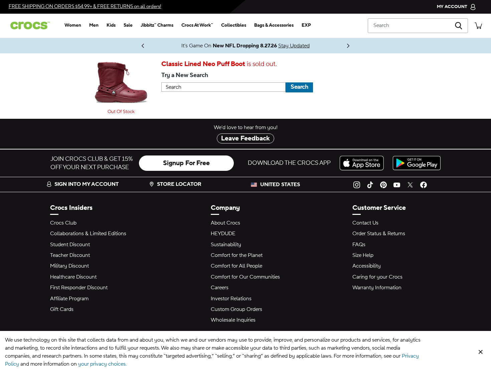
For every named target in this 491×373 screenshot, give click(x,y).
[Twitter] (410, 184)
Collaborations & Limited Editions (88, 233)
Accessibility (366, 266)
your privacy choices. (102, 364)
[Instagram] (356, 184)
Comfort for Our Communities (245, 277)
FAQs (358, 244)
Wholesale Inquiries (233, 320)
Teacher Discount (70, 255)
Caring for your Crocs (377, 277)
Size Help (362, 255)
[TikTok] (370, 184)
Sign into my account (86, 184)
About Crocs (225, 223)
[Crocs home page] (32, 25)
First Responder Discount (79, 287)
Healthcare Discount (73, 277)
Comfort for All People (236, 266)
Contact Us (365, 223)
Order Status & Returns (378, 233)
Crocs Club (63, 223)
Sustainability (226, 244)
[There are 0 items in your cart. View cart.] (478, 25)
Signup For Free (186, 163)
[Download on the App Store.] (363, 163)
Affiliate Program (69, 298)
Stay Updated (294, 45)
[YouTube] (396, 184)
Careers (219, 287)
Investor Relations (231, 298)
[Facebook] (423, 184)
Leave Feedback (245, 138)
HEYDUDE (223, 233)
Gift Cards (61, 309)
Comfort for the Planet (237, 255)
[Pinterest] (383, 184)
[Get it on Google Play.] (417, 163)
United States (280, 184)
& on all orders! (85, 6)
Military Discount (69, 266)
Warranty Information (376, 287)
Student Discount (70, 244)
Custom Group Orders (236, 309)
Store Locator (179, 184)
